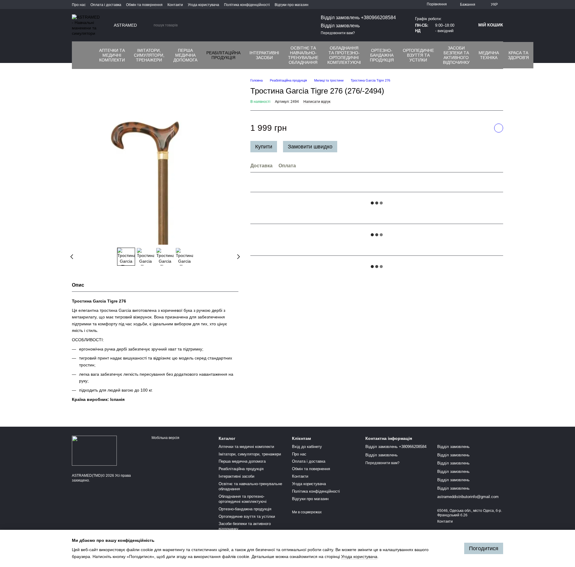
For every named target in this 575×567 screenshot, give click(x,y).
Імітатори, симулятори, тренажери (149, 55)
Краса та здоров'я (518, 55)
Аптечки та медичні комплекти (112, 55)
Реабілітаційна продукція (223, 55)
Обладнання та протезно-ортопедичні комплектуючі (344, 55)
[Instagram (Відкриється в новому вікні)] (79, 55)
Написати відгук (316, 102)
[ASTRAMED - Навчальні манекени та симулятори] (94, 451)
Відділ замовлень (340, 25)
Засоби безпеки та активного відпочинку (456, 55)
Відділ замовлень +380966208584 (358, 17)
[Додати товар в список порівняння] (483, 128)
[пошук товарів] (149, 25)
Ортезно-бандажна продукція (382, 55)
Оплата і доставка (105, 5)
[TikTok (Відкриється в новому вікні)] (86, 55)
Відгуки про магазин (291, 5)
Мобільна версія (165, 438)
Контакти (175, 5)
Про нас (79, 5)
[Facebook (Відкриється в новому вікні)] (93, 55)
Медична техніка (489, 55)
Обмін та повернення (144, 5)
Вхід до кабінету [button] (307, 446)
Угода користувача (203, 5)
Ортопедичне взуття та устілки (418, 55)
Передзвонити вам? (338, 33)
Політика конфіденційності (247, 5)
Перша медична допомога (185, 55)
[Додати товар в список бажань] (498, 128)
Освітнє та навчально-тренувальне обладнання (303, 55)
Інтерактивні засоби (264, 55)
